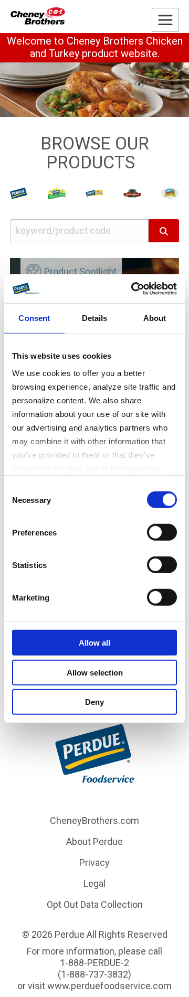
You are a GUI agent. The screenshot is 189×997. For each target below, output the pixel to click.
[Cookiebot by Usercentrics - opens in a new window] (133, 288)
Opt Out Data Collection (95, 904)
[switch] (162, 532)
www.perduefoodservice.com (109, 985)
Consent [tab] (34, 318)
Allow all (94, 642)
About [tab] (154, 318)
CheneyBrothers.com (94, 820)
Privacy (94, 862)
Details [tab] (95, 318)
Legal (94, 883)
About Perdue (94, 841)
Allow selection (95, 672)
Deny (94, 702)
